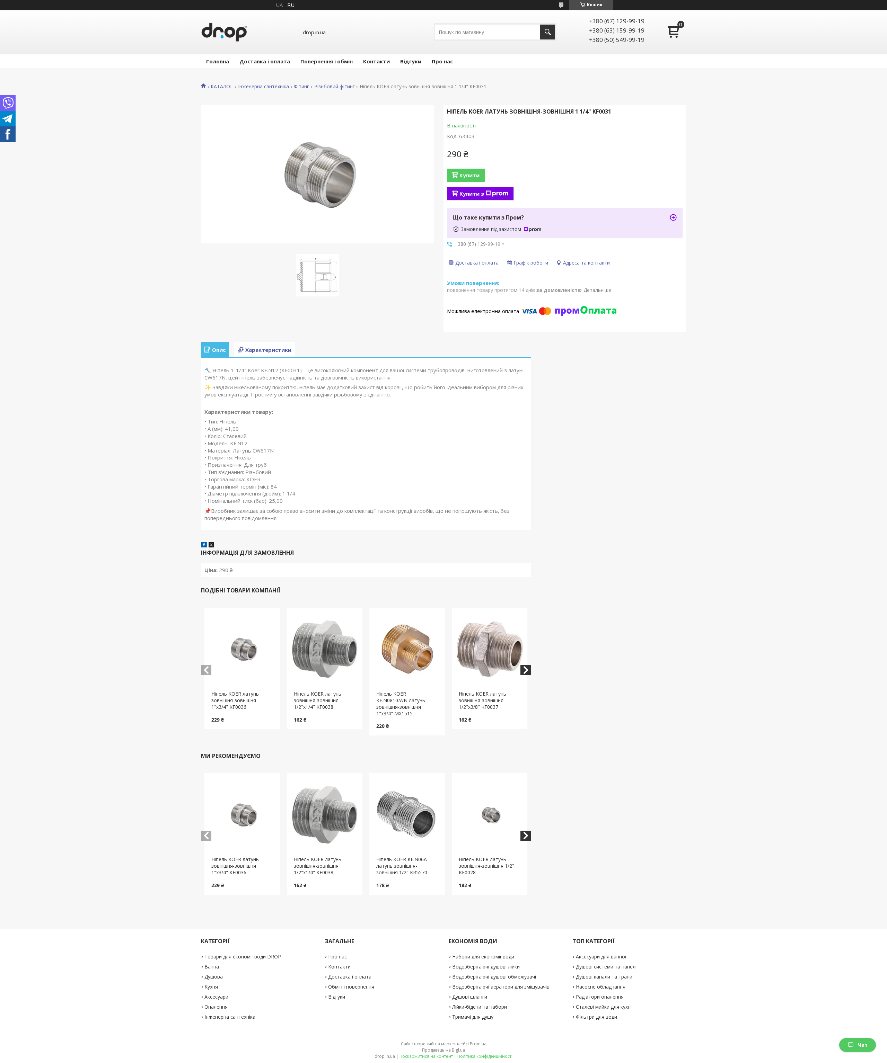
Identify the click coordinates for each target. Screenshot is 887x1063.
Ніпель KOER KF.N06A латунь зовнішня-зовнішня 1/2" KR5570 (401, 866)
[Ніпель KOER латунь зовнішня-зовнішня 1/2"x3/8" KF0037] (489, 649)
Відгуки (410, 61)
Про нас (442, 61)
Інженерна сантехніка (263, 86)
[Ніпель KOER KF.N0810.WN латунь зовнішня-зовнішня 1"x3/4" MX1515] (407, 649)
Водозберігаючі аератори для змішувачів (501, 986)
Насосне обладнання (600, 986)
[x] (211, 545)
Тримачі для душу (472, 1016)
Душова (213, 976)
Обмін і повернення (351, 986)
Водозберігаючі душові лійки (486, 966)
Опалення (216, 1006)
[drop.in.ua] (224, 32)
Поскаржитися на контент (426, 1056)
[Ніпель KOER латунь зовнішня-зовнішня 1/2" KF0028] (489, 814)
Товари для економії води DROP (242, 956)
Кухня (211, 986)
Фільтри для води (596, 1016)
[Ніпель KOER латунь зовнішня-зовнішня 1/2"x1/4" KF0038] (324, 649)
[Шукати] (547, 32)
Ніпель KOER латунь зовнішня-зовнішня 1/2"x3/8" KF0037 (482, 700)
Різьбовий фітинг (334, 86)
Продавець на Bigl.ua (443, 1050)
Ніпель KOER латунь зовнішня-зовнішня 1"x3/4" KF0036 (235, 700)
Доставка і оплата (264, 61)
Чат (863, 1045)
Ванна (211, 966)
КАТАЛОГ (222, 86)
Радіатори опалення (600, 996)
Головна (217, 61)
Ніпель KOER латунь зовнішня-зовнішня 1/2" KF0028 (486, 866)
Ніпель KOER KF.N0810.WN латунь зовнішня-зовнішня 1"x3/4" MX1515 (400, 703)
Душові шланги (469, 996)
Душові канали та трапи (604, 976)
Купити (469, 175)
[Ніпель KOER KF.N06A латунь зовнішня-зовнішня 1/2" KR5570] (407, 814)
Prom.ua (478, 1044)
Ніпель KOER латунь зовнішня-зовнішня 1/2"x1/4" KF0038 (317, 700)
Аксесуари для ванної (601, 956)
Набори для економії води (483, 956)
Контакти (376, 61)
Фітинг (301, 86)
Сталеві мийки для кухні (604, 1006)
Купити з (471, 193)
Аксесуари (216, 996)
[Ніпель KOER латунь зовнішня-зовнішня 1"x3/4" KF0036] (242, 649)
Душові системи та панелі (606, 966)
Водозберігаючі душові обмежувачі (494, 976)
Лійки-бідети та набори (479, 1006)
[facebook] (204, 545)
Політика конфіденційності (484, 1056)
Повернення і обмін (326, 61)
